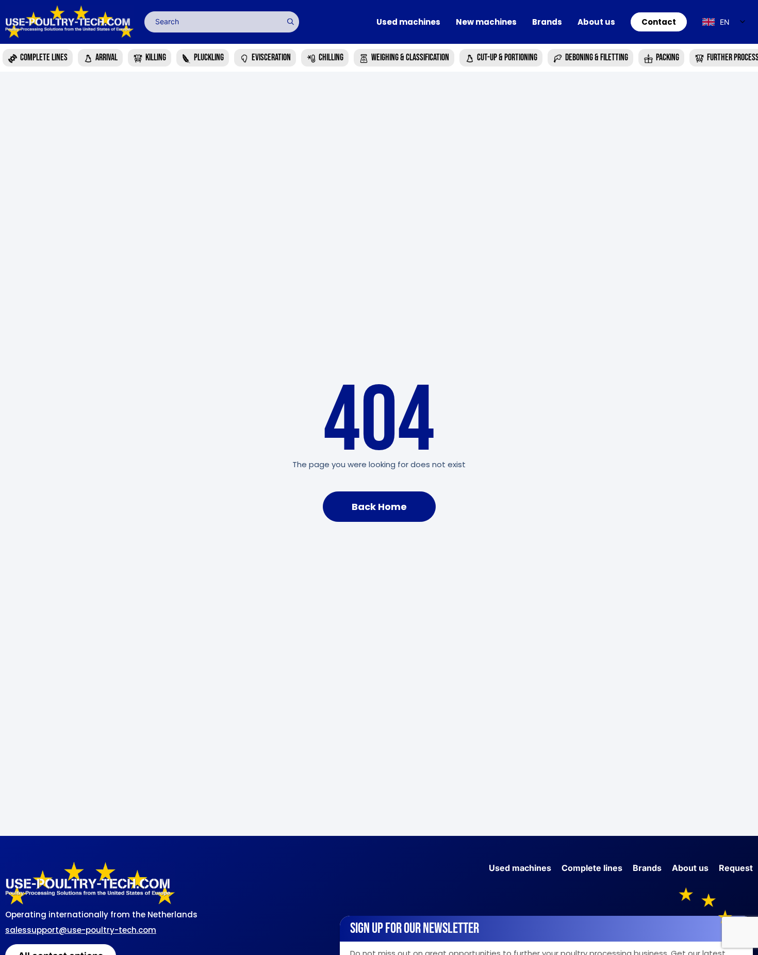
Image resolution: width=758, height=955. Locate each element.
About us (596, 22)
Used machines (408, 22)
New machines (486, 22)
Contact (658, 22)
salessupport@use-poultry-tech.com (80, 930)
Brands (547, 22)
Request (736, 868)
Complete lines (592, 868)
